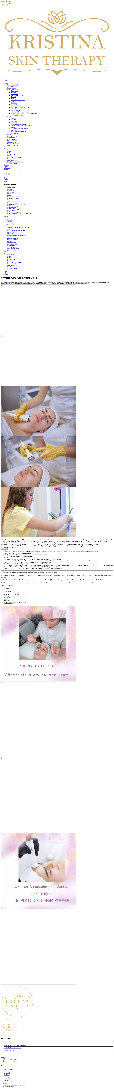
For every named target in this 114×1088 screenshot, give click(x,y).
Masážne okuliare (15, 110)
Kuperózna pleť (11, 159)
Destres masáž (14, 133)
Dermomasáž (14, 94)
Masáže (9, 116)
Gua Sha (13, 127)
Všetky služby (4, 1083)
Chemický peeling (12, 140)
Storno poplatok (11, 88)
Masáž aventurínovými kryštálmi (19, 131)
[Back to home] (9, 6)
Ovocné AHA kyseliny (13, 143)
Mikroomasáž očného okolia (18, 124)
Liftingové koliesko (16, 101)
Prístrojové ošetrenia (12, 89)
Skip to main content (6, 1)
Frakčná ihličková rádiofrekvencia (20, 107)
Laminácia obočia (12, 136)
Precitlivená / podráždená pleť (15, 162)
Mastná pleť (10, 151)
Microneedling (11, 139)
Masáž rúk (13, 118)
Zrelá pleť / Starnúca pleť (14, 163)
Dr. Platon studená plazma (17, 115)
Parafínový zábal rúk (12, 145)
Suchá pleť (10, 152)
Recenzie (6, 165)
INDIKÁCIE (4, 549)
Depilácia (9, 134)
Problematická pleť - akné (14, 157)
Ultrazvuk (13, 97)
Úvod (5, 80)
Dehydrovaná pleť (12, 160)
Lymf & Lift (14, 122)
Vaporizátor (14, 103)
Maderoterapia (11, 137)
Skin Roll (13, 119)
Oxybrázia (13, 92)
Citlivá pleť (10, 156)
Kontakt (6, 169)
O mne (6, 82)
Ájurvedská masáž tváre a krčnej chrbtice (21, 125)
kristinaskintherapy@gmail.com (12, 1048)
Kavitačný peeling (15, 106)
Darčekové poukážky (13, 85)
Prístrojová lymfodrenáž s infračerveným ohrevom (24, 113)
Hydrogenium (14, 91)
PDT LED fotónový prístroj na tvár (20, 112)
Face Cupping (14, 121)
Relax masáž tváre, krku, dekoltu (19, 128)
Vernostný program (12, 86)
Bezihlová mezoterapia (17, 95)
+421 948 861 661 (9, 1050)
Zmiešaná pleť (11, 154)
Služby (6, 83)
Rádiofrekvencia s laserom (18, 100)
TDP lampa (14, 104)
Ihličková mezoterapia (16, 109)
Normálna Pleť (11, 254)
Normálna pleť (11, 149)
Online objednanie (5, 1057)
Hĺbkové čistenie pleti (13, 142)
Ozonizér (13, 98)
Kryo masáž (14, 130)
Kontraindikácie (7, 585)
